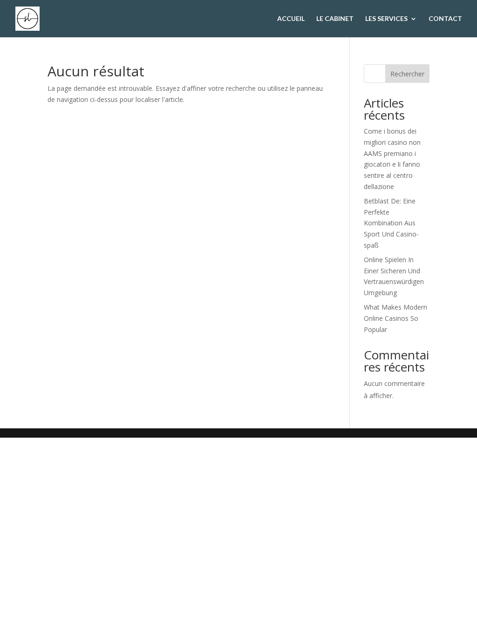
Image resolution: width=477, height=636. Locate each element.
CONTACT (445, 18)
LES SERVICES (386, 18)
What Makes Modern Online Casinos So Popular (395, 318)
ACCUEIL (291, 18)
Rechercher (407, 73)
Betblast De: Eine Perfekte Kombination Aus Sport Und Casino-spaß (391, 223)
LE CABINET (335, 18)
